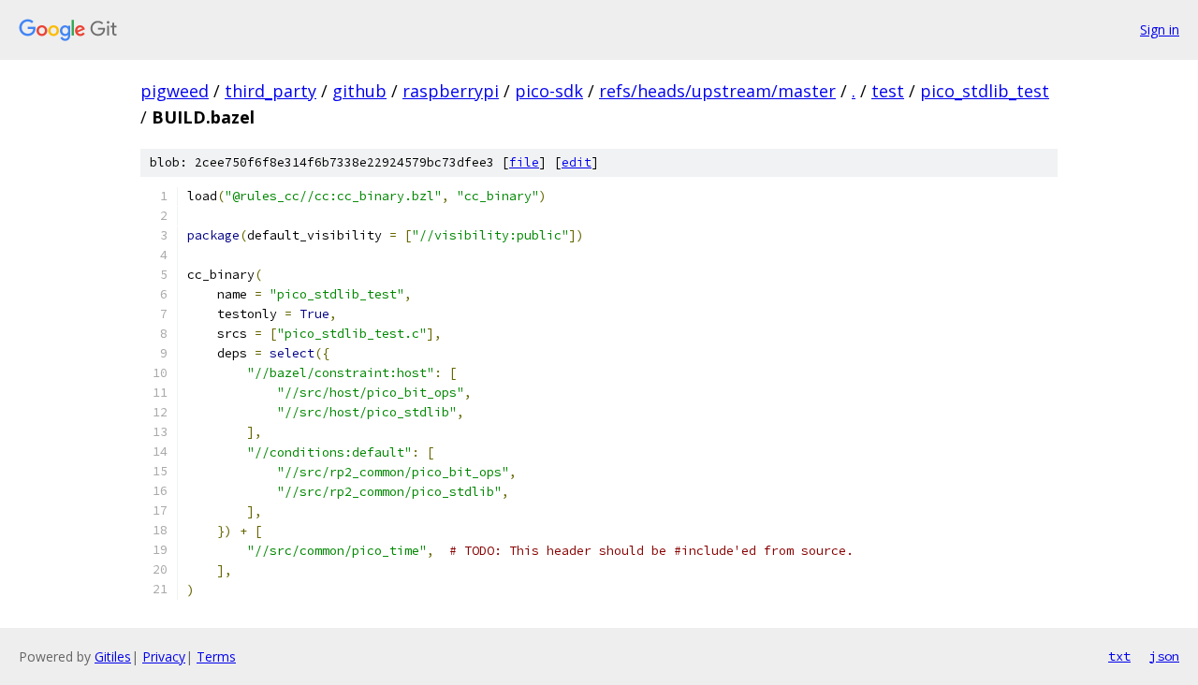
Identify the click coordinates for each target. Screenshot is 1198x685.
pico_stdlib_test (984, 91)
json (1164, 656)
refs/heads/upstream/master (717, 91)
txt (1119, 656)
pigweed (174, 91)
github (359, 91)
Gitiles (113, 656)
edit (577, 162)
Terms (216, 656)
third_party (270, 91)
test (887, 91)
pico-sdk (549, 91)
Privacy (163, 656)
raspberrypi (450, 91)
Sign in (1159, 29)
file (524, 162)
